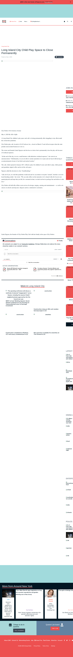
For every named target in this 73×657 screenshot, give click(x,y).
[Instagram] (70, 640)
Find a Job (55, 628)
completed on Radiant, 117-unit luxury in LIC (17, 333)
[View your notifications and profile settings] (64, 21)
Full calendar (19, 630)
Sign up (59, 249)
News (25, 21)
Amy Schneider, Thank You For (50, 607)
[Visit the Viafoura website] (60, 275)
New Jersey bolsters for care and (29, 614)
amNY (8, 599)
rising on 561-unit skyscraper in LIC (46, 310)
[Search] (68, 21)
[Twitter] (67, 640)
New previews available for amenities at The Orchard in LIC (46, 333)
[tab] (7, 259)
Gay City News (29, 610)
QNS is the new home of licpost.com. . (36, 2)
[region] (33, 262)
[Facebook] (64, 640)
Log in (56, 249)
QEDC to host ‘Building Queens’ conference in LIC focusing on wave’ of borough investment (18, 303)
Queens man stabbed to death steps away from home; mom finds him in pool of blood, (8, 609)
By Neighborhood (36, 21)
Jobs (21, 21)
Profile (61, 241)
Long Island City (5, 46)
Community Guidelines (28, 244)
